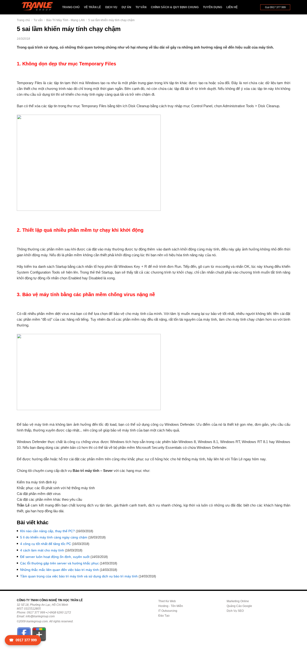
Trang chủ (71, 7)
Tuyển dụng (212, 7)
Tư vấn (141, 7)
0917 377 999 (23, 640)
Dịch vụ (111, 7)
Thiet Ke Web (167, 601)
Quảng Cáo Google (239, 606)
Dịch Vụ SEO (235, 610)
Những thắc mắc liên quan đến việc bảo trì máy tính (59, 570)
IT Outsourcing (167, 610)
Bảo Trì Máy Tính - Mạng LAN (65, 20)
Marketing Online (238, 601)
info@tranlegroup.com (40, 616)
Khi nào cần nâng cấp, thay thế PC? (47, 531)
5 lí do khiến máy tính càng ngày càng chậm (53, 537)
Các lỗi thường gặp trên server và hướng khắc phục (59, 563)
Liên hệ (232, 7)
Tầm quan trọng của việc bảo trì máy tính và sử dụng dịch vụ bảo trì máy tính (79, 576)
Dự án (126, 7)
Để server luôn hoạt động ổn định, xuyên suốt (54, 557)
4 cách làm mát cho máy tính (42, 550)
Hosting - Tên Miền (170, 606)
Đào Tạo (164, 615)
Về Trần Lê (92, 7)
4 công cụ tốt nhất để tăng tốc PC (45, 544)
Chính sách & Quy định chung (175, 7)
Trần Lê (39, 7)
